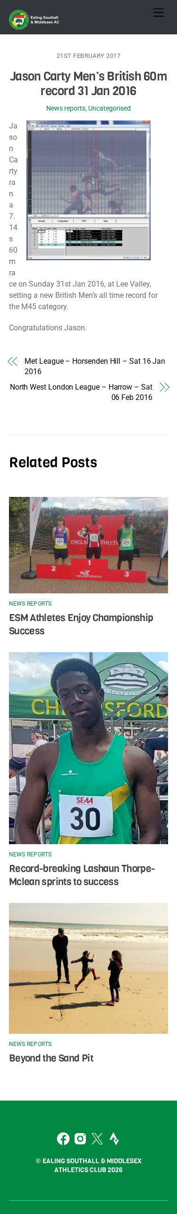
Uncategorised (109, 108)
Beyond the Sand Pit (51, 1058)
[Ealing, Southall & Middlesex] (35, 25)
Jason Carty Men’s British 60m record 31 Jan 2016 (88, 83)
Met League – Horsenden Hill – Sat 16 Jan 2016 (95, 366)
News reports (65, 108)
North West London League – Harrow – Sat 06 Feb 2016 (81, 392)
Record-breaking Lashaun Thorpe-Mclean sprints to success (82, 875)
